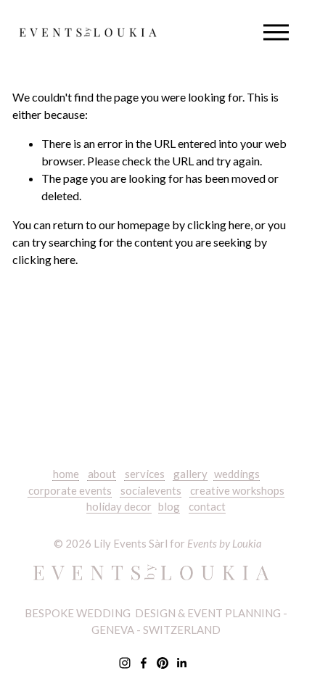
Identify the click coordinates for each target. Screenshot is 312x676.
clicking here (218, 224)
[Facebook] (143, 663)
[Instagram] (125, 663)
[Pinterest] (162, 663)
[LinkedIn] (181, 663)
